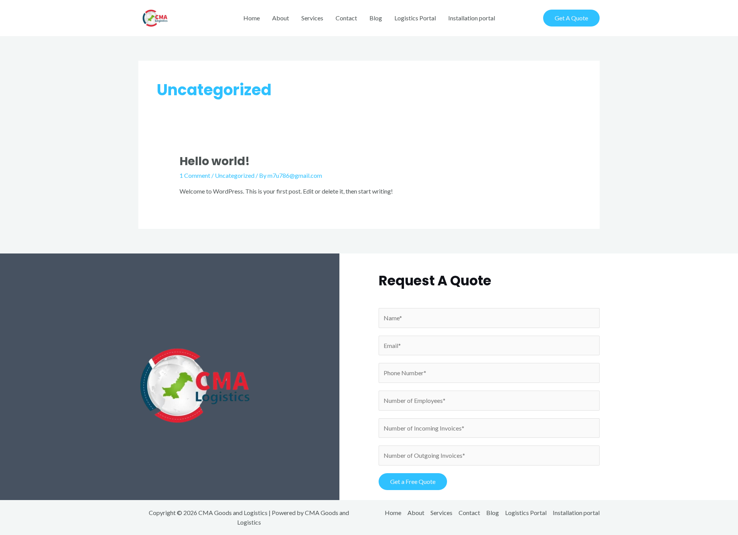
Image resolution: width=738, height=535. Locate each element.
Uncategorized (234, 175)
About (280, 18)
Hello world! (215, 161)
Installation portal (471, 18)
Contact (346, 18)
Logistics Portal (415, 18)
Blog (375, 18)
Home (251, 18)
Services (312, 18)
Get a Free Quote (412, 481)
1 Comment (195, 175)
